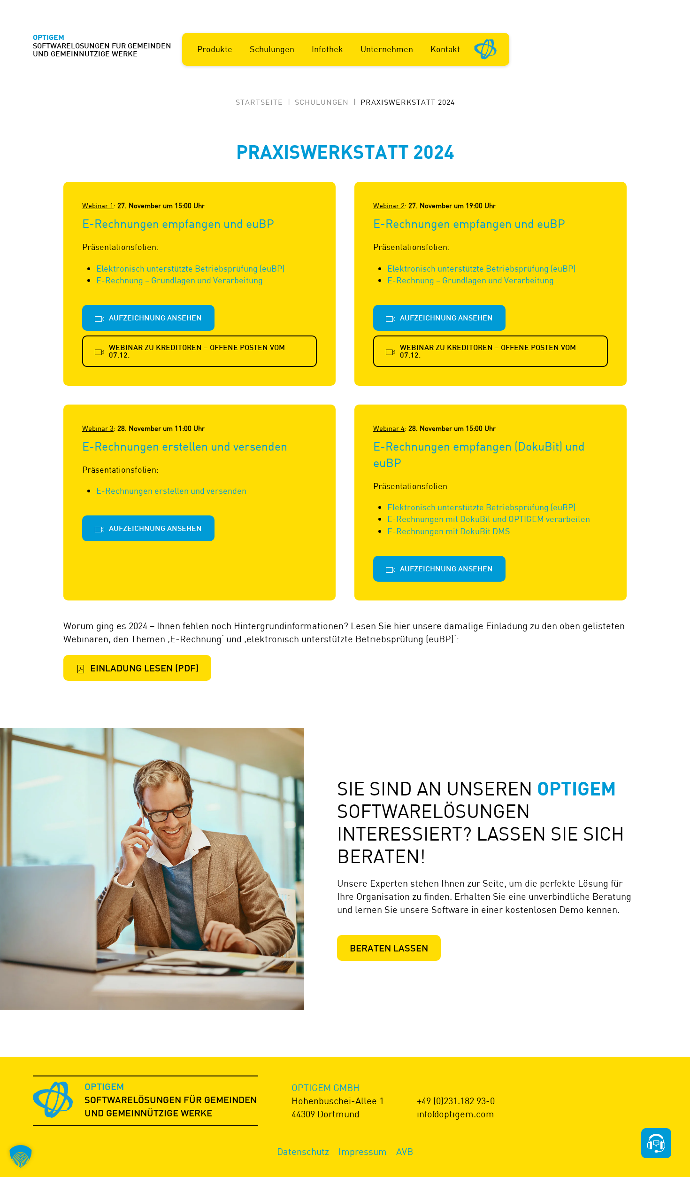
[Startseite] (485, 48)
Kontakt (445, 49)
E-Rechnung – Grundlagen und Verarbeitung (179, 280)
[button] (20, 1156)
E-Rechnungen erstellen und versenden (171, 490)
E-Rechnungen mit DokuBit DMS (448, 531)
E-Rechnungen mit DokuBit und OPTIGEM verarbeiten (488, 519)
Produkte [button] (214, 49)
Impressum (362, 1151)
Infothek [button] (327, 49)
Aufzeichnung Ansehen (155, 318)
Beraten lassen (389, 949)
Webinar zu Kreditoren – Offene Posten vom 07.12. (197, 352)
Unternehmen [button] (386, 49)
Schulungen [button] (272, 49)
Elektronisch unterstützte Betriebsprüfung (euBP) (190, 268)
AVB (404, 1151)
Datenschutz (303, 1151)
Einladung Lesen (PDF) (144, 669)
